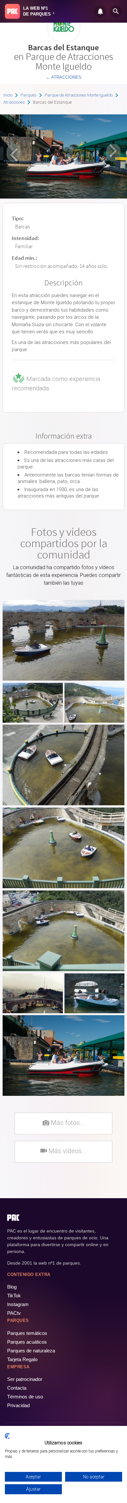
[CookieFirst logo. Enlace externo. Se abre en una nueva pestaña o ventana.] (7, 1436)
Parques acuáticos (27, 1342)
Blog (12, 1287)
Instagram (18, 1304)
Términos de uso (25, 1396)
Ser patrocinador (24, 1379)
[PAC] (12, 11)
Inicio (7, 95)
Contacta (16, 1388)
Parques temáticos (27, 1333)
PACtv (14, 1313)
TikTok (14, 1295)
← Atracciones (63, 77)
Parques (28, 95)
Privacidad (18, 1405)
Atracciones (14, 102)
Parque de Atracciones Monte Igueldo (79, 95)
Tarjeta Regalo (22, 1359)
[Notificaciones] (100, 11)
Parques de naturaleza (31, 1350)
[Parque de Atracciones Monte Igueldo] (63, 41)
